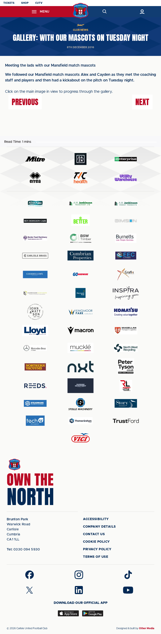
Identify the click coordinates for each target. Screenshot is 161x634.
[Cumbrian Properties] (80, 255)
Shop (25, 3)
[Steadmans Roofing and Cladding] (35, 403)
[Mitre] (35, 159)
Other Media (146, 628)
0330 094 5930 (23, 549)
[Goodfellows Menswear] (35, 274)
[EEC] (126, 256)
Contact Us (94, 534)
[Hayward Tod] (80, 293)
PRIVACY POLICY (97, 549)
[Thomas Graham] (80, 421)
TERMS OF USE (95, 556)
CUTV (38, 3)
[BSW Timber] (80, 238)
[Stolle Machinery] (80, 403)
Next (142, 102)
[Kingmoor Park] (80, 312)
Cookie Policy (96, 541)
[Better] (80, 221)
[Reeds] (35, 386)
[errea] (35, 178)
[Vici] (80, 438)
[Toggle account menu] (142, 11)
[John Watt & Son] (35, 311)
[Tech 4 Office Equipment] (35, 421)
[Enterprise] (126, 159)
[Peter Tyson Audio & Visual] (126, 366)
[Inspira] (126, 293)
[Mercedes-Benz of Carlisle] (35, 348)
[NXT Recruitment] (80, 366)
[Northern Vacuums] (35, 367)
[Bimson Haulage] (126, 221)
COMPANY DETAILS (99, 526)
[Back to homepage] (80, 10)
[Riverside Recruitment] (80, 385)
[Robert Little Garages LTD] (126, 386)
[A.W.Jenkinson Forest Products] (126, 203)
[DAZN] (80, 159)
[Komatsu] (126, 311)
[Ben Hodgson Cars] (35, 221)
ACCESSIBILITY (96, 519)
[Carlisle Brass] (35, 256)
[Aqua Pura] (35, 203)
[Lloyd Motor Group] (35, 330)
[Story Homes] (126, 403)
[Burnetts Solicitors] (126, 238)
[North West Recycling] (126, 348)
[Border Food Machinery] (35, 238)
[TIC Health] (80, 177)
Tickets (8, 3)
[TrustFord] (126, 421)
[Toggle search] (104, 11)
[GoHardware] (80, 274)
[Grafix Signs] (126, 274)
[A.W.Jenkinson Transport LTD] (80, 203)
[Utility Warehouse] (126, 178)
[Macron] (80, 330)
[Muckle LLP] (80, 348)
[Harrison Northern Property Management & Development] (35, 293)
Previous (25, 102)
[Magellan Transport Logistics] (126, 330)
